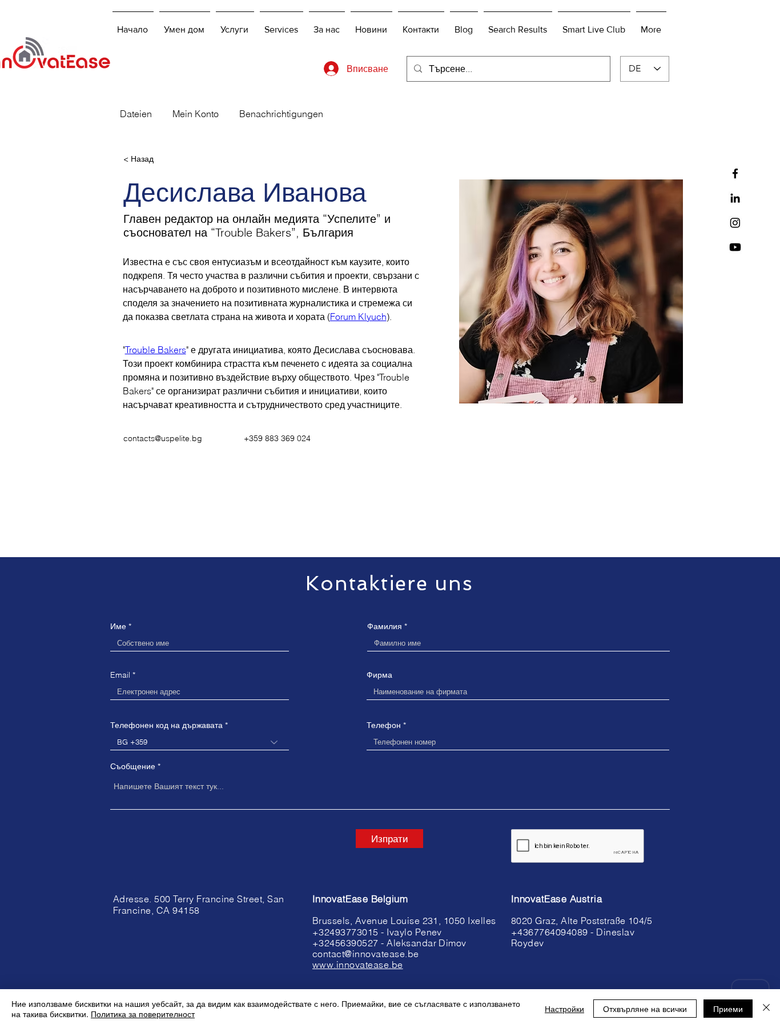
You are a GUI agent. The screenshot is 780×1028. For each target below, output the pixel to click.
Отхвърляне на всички (645, 1008)
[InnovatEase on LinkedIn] (735, 198)
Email (120, 675)
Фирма (379, 675)
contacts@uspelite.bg (162, 438)
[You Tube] (735, 247)
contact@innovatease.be (365, 953)
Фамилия (384, 626)
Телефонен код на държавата (166, 725)
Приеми (728, 1008)
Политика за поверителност (143, 1013)
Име (118, 626)
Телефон (384, 725)
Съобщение (132, 766)
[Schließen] (766, 1008)
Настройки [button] (564, 1008)
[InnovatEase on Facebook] (735, 173)
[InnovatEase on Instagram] (735, 222)
